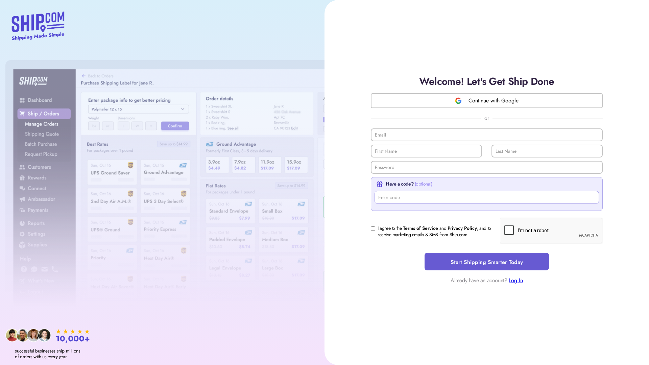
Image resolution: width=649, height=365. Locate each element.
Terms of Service (420, 228)
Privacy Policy (462, 228)
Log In (516, 280)
